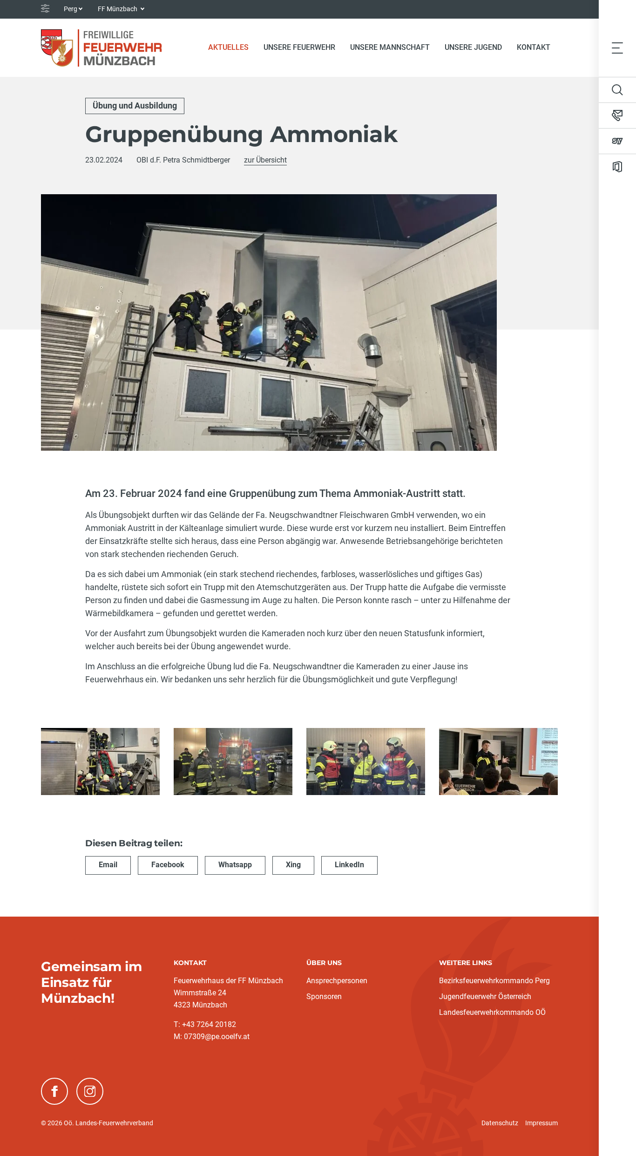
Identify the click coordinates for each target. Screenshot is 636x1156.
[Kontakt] (617, 115)
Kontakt (533, 47)
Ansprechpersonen (336, 980)
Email (108, 864)
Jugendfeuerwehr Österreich (485, 996)
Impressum (541, 1123)
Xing (293, 864)
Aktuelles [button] (228, 47)
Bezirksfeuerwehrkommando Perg (494, 980)
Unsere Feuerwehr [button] (299, 47)
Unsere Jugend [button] (473, 47)
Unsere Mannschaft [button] (390, 47)
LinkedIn (349, 864)
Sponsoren (324, 996)
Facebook (167, 864)
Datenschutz (499, 1123)
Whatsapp (235, 864)
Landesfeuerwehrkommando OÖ (492, 1012)
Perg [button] (70, 9)
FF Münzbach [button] (118, 9)
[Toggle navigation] (617, 47)
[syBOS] (617, 141)
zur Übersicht (265, 160)
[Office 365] (617, 166)
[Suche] (617, 89)
